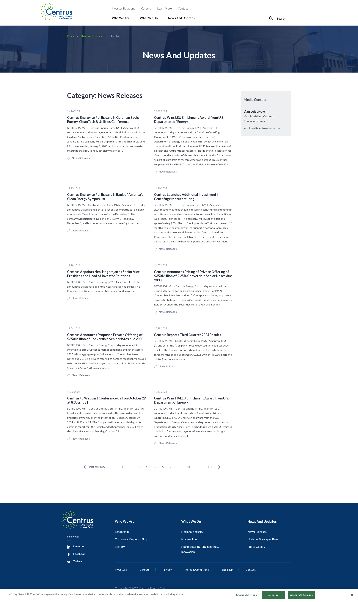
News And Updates (181, 18)
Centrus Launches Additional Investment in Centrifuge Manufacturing (186, 196)
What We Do (149, 18)
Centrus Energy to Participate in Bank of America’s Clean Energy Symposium (105, 196)
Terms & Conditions (197, 569)
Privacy (167, 569)
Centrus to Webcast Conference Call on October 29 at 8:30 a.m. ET (106, 400)
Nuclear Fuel (189, 539)
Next (210, 467)
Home (70, 36)
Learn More (164, 8)
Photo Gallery (256, 546)
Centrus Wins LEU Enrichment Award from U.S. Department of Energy (189, 119)
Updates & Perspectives (262, 539)
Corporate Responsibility (131, 539)
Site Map (227, 569)
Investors (121, 569)
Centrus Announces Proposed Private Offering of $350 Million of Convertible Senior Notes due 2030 (105, 337)
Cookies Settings (246, 594)
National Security (192, 531)
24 (188, 467)
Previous (97, 467)
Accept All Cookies (301, 594)
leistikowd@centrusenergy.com (262, 128)
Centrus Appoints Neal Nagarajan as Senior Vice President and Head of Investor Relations (103, 274)
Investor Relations (123, 8)
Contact (183, 8)
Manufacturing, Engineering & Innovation (200, 549)
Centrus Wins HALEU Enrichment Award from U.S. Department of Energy (191, 400)
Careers (146, 8)
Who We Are (121, 18)
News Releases (81, 157)
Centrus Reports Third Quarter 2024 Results (187, 335)
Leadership (122, 531)
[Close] (352, 595)
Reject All (273, 594)
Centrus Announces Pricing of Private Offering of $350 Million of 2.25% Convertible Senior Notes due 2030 (193, 276)
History (120, 546)
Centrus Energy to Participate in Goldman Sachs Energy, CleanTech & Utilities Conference (103, 119)
